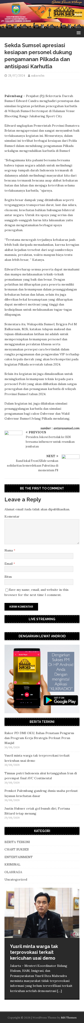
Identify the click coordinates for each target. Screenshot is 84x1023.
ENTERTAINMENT (18, 857)
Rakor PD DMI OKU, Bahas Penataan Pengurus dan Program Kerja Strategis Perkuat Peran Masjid (39, 738)
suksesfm (37, 76)
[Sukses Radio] (42, 26)
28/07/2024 (16, 76)
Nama (9, 550)
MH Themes (69, 1017)
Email (8, 564)
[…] (59, 991)
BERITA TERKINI (17, 842)
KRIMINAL (12, 864)
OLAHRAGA (13, 872)
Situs (8, 577)
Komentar (11, 516)
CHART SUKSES (16, 849)
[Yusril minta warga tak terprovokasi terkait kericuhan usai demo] (42, 913)
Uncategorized (15, 879)
